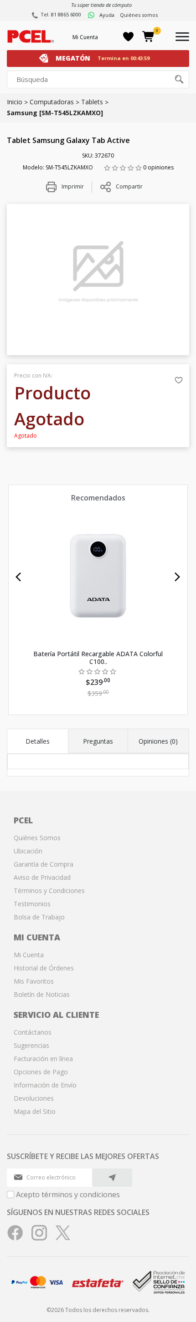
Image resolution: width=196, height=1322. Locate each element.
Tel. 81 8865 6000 (61, 14)
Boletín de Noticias (42, 994)
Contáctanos (33, 1032)
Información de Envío (45, 1085)
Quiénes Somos (37, 837)
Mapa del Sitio (35, 1111)
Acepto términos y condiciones (68, 1194)
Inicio (14, 101)
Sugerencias (31, 1045)
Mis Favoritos (34, 981)
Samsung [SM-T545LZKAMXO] (55, 112)
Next (178, 577)
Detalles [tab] (38, 741)
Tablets (92, 101)
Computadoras (52, 101)
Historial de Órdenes (44, 968)
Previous (18, 577)
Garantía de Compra (43, 864)
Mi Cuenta (85, 37)
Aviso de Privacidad (42, 877)
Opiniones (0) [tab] (158, 741)
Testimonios (32, 903)
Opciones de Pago (41, 1071)
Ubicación (28, 851)
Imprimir (72, 186)
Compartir (129, 186)
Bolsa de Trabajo (39, 917)
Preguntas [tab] (98, 741)
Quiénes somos (139, 14)
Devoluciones (34, 1098)
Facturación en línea (43, 1058)
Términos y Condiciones (49, 890)
